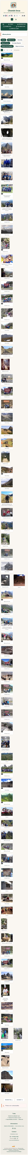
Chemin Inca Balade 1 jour (14, 1116)
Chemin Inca (11, 39)
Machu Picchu (5, 43)
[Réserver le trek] (15, 19)
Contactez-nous (14, 1134)
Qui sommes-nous (19, 1126)
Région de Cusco (20, 46)
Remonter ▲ (9, 1099)
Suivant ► (20, 1099)
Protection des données (14, 1150)
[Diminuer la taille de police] (24, 16)
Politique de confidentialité (18, 1149)
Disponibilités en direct (11, 1119)
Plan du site (20, 1148)
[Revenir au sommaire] (3, 24)
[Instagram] (14, 1128)
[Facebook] (12, 1128)
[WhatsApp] (15, 1128)
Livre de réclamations (14, 1140)
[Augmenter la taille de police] (23, 16)
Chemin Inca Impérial (7, 46)
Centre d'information (9, 1126)
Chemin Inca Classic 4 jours (14, 1117)
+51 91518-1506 (14, 1136)
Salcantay (20, 39)
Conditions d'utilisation (7, 1149)
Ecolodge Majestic (16, 43)
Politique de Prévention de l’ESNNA (14, 1151)
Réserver (21, 1119)
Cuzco (3, 39)
